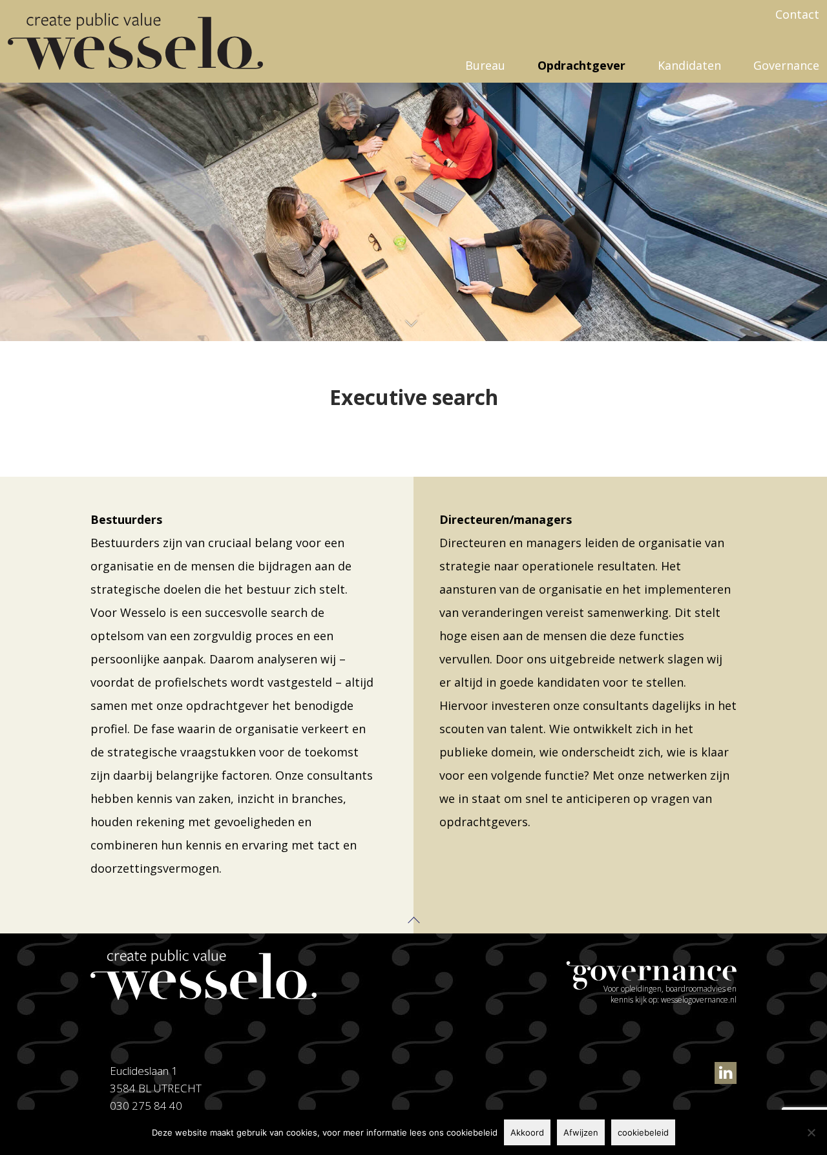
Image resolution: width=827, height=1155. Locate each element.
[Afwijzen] (810, 1132)
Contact (797, 14)
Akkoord (527, 1132)
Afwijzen (580, 1132)
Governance (786, 65)
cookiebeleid (643, 1132)
